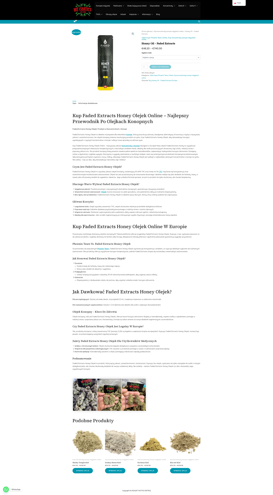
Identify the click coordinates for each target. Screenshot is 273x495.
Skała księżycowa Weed (136, 6)
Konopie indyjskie (103, 6)
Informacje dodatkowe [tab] (87, 103)
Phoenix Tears (103, 249)
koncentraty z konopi (131, 146)
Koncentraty (168, 6)
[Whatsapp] (6, 489)
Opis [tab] (74, 103)
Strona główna (147, 31)
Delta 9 (192, 6)
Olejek (103, 192)
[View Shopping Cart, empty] (74, 22)
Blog (158, 14)
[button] (123, 5)
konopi (129, 134)
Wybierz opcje (82, 471)
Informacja (146, 14)
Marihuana (117, 6)
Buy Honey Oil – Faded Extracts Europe (163, 80)
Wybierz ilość (147, 53)
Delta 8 (181, 6)
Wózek (123, 14)
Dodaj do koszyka (160, 67)
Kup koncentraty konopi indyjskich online (169, 31)
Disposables (155, 6)
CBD (160, 172)
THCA (98, 14)
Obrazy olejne (111, 14)
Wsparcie (133, 14)
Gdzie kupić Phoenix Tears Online (154, 38)
